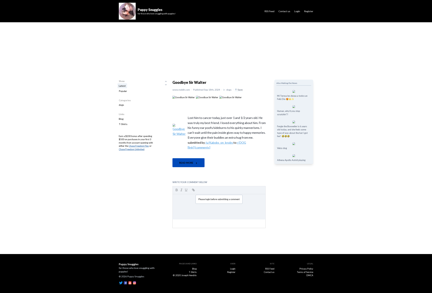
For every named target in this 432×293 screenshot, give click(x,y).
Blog (121, 118)
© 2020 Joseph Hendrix (185, 275)
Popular (123, 91)
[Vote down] (165, 84)
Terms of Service (305, 272)
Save (240, 89)
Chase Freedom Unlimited (131, 149)
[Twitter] (121, 282)
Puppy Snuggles (129, 264)
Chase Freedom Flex (139, 146)
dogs (121, 104)
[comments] (202, 147)
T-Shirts (123, 124)
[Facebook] (125, 282)
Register (308, 11)
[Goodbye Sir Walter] (183, 97)
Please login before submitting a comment (219, 199)
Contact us (284, 11)
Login (297, 11)
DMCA (309, 275)
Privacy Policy (306, 268)
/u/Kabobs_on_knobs (219, 142)
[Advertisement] (216, 47)
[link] (191, 147)
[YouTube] (130, 282)
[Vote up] (165, 81)
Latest (122, 85)
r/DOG (241, 142)
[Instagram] (134, 282)
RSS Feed (269, 11)
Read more (186, 162)
